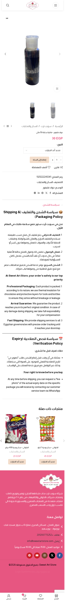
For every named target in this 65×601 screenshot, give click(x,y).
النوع (60, 144)
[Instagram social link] (45, 555)
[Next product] (4, 126)
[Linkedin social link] (39, 193)
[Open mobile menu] (55, 5)
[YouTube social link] (37, 555)
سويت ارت (46, 126)
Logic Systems (23, 571)
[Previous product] (11, 126)
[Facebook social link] (50, 193)
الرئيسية (59, 126)
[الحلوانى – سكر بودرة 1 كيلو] (48, 429)
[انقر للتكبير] (57, 88)
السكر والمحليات (29, 126)
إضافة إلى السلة (39, 160)
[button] (60, 54)
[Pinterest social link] (42, 193)
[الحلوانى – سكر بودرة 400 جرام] (17, 429)
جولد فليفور (48, 187)
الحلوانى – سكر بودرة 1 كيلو (48, 447)
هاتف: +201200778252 (48, 535)
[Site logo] (32, 5)
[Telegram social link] (35, 193)
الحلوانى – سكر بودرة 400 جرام (17, 447)
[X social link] (46, 193)
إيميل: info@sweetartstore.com (43, 541)
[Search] (8, 5)
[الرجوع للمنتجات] (8, 126)
